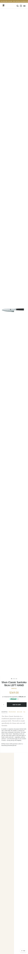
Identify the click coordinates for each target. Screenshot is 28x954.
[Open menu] (24, 6)
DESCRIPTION (4, 711)
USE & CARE (19, 711)
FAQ (24, 711)
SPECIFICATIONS (12, 711)
